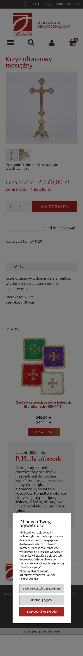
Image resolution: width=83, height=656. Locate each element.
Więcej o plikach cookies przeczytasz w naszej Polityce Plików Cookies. (37, 574)
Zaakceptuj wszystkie (42, 611)
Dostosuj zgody (41, 600)
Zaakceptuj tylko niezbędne (41, 588)
